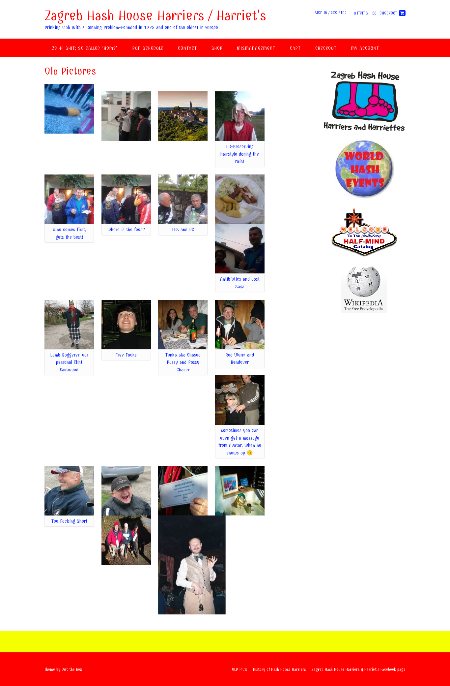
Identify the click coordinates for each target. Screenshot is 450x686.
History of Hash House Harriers (279, 669)
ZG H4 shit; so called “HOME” (85, 48)
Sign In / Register (331, 13)
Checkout (326, 48)
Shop (216, 48)
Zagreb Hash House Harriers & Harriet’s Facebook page (359, 669)
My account (365, 48)
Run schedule (147, 48)
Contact (187, 48)
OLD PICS (239, 669)
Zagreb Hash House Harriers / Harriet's (155, 15)
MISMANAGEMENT (256, 48)
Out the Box (72, 669)
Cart (295, 48)
